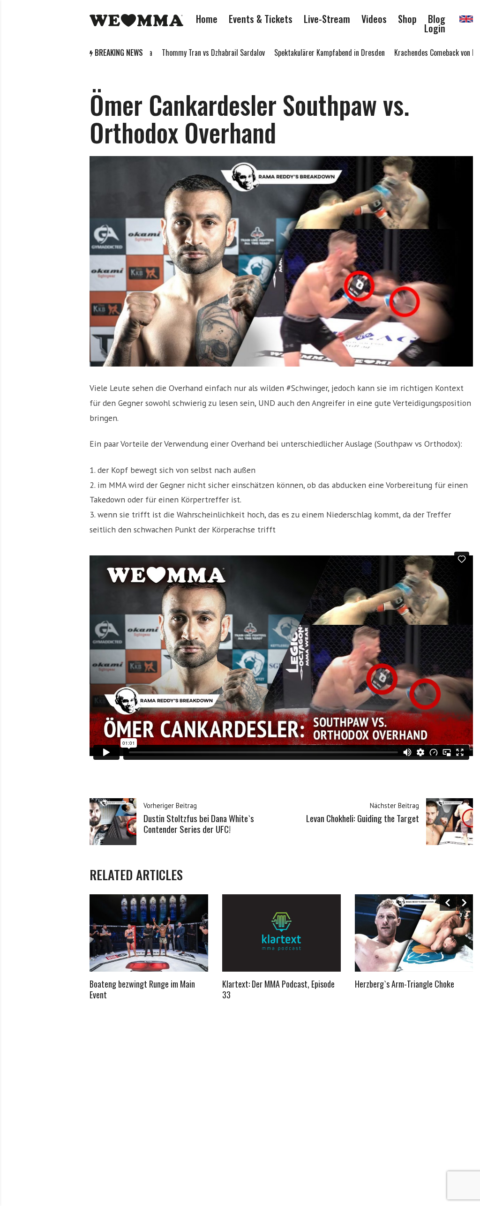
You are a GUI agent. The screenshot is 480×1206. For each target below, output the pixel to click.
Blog (436, 18)
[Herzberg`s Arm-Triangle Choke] (414, 932)
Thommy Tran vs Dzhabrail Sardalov (179, 52)
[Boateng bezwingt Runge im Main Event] (149, 932)
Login (434, 28)
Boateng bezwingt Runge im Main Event (142, 989)
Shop (407, 18)
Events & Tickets (260, 18)
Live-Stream (327, 18)
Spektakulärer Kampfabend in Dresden (295, 52)
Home (207, 18)
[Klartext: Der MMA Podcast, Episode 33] (281, 932)
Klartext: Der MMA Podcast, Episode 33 (278, 989)
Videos (374, 18)
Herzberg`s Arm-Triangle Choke (404, 984)
